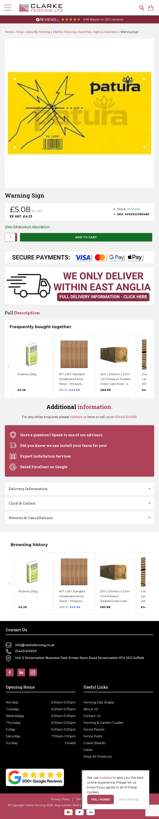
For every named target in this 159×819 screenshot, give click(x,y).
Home (9, 32)
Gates (87, 750)
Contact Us (91, 716)
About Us (90, 709)
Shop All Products (97, 756)
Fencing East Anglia (98, 702)
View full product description (27, 227)
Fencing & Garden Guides (103, 723)
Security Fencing (38, 32)
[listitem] (33, 366)
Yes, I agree (100, 799)
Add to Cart (86, 237)
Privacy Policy (60, 799)
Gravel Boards (94, 743)
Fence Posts (92, 736)
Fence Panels (93, 729)
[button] (9, 366)
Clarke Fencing (40, 8)
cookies (105, 778)
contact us (78, 417)
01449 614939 (126, 417)
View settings (129, 799)
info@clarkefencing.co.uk (34, 645)
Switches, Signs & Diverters (98, 32)
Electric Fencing (64, 32)
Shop (20, 32)
